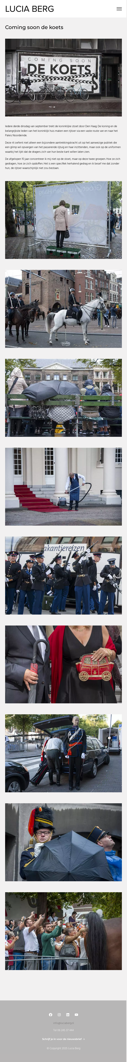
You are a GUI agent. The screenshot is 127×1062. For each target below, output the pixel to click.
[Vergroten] (117, 43)
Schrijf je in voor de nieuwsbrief (62, 1039)
